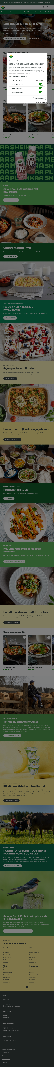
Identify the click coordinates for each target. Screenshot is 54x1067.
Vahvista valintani (39, 98)
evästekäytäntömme (14, 73)
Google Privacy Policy (40, 71)
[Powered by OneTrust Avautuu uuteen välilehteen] (41, 102)
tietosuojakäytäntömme (25, 73)
